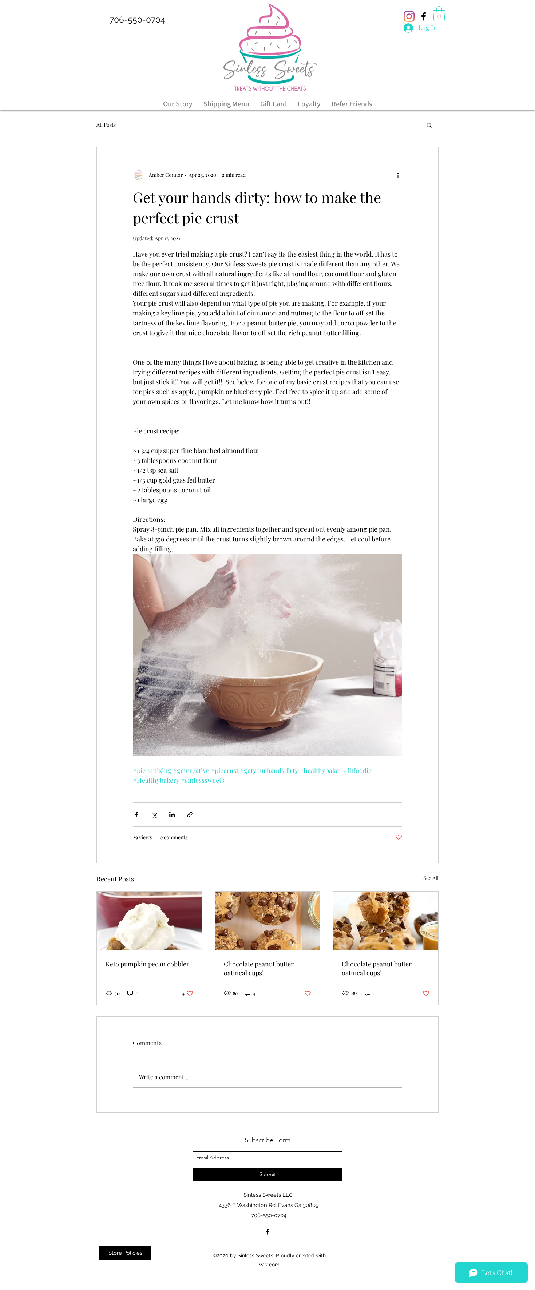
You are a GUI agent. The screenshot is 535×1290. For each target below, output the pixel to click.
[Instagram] (409, 16)
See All (431, 877)
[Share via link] (189, 814)
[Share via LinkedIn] (172, 814)
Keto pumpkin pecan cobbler (147, 964)
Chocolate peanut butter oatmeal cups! (259, 968)
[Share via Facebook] (136, 814)
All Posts (106, 124)
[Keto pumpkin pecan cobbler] (149, 921)
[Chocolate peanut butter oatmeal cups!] (267, 921)
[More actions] (397, 174)
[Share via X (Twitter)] (154, 814)
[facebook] (423, 16)
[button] (439, 13)
